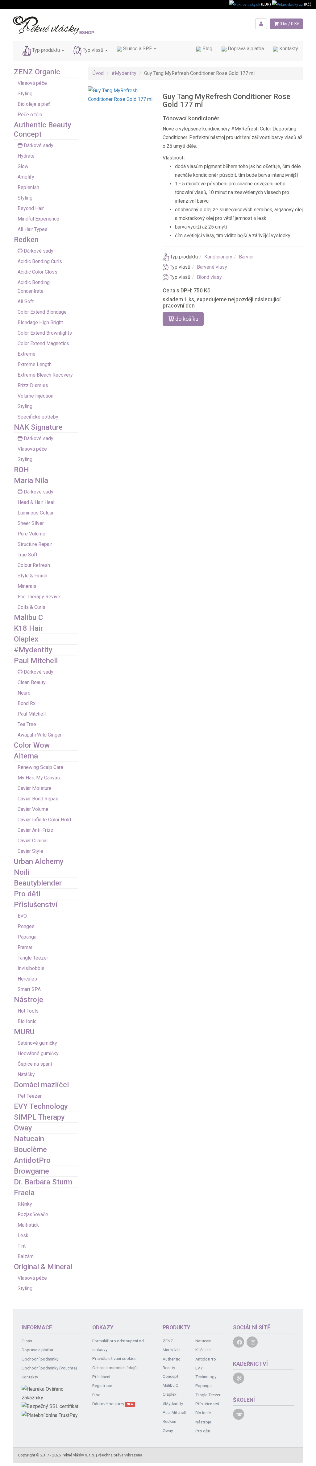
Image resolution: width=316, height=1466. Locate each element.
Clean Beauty (32, 682)
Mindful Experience (38, 219)
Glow (23, 166)
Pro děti (27, 894)
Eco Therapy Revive (39, 597)
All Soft (26, 301)
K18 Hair (28, 628)
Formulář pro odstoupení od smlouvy (118, 1345)
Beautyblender (38, 883)
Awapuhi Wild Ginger (40, 735)
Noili (21, 872)
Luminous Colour (36, 513)
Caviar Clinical (33, 841)
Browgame (31, 1171)
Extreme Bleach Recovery (45, 375)
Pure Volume (31, 534)
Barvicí (246, 257)
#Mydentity (33, 650)
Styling (25, 94)
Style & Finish (32, 576)
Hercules (27, 979)
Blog (206, 49)
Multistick (28, 1225)
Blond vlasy (209, 277)
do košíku (186, 319)
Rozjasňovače (33, 1214)
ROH (21, 469)
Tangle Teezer (33, 958)
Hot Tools (28, 1011)
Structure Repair (35, 544)
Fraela (24, 1192)
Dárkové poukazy (112, 1403)
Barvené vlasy (212, 267)
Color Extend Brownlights (45, 333)
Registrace (102, 1385)
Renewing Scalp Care (40, 767)
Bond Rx (26, 703)
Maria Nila (31, 480)
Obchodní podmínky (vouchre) (49, 1367)
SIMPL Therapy (39, 1117)
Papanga (27, 937)
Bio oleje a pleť (34, 104)
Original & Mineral (43, 1266)
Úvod (98, 73)
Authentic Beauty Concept (171, 1368)
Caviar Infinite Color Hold (44, 820)
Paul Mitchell (36, 660)
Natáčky (26, 1074)
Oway (23, 1128)
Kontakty (288, 49)
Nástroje (28, 999)
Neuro (24, 693)
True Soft (27, 555)
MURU (24, 1031)
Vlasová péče (32, 83)
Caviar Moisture (35, 788)
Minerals (27, 586)
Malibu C (28, 617)
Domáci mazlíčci (41, 1084)
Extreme (26, 354)
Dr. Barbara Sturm (43, 1182)
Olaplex (26, 639)
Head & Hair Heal (36, 502)
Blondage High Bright (40, 322)
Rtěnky (25, 1204)
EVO (22, 916)
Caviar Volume (33, 809)
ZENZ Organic (37, 72)
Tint (22, 1246)
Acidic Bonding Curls (40, 261)
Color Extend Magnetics (43, 343)
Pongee (26, 926)
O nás (27, 1340)
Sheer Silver (31, 523)
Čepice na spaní (35, 1064)
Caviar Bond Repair (38, 799)
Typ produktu (46, 50)
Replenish (28, 187)
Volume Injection (35, 396)
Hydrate (26, 156)
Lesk (23, 1235)
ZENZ (168, 1340)
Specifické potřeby (38, 417)
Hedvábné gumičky (38, 1053)
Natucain (29, 1138)
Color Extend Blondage (42, 312)
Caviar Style (30, 851)
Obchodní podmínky (40, 1359)
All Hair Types (33, 229)
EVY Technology (41, 1106)
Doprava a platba (245, 49)
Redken (26, 239)
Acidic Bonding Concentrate (34, 286)
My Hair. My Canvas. (39, 778)
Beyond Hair (31, 208)
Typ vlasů (93, 50)
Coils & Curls (31, 607)
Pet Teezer (30, 1096)
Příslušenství (36, 904)
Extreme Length (35, 364)
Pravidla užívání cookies (114, 1358)
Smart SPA (29, 989)
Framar (25, 947)
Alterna (26, 756)
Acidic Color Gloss (37, 272)
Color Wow (32, 745)
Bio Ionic (27, 1021)
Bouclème (30, 1149)
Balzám (26, 1256)
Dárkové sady (38, 145)
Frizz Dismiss (33, 385)
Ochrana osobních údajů (114, 1367)
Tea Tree (27, 724)
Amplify (26, 177)
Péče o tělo (30, 115)
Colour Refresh (34, 565)
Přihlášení (101, 1376)
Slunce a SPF (137, 49)
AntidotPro (32, 1160)
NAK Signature (38, 427)
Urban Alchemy (39, 861)
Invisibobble (31, 968)
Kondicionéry (218, 257)
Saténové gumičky (37, 1043)
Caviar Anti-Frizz (35, 830)
